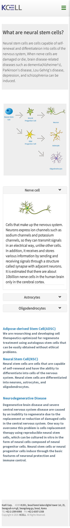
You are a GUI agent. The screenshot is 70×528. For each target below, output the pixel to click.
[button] (61, 190)
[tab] (35, 190)
